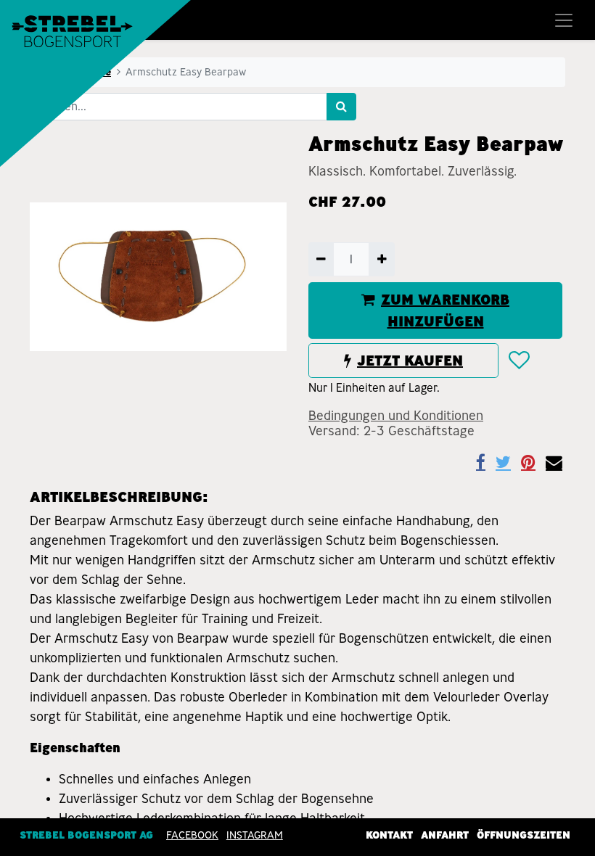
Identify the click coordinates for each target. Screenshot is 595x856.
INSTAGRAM (254, 834)
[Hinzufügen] (381, 259)
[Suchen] (341, 106)
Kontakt (389, 834)
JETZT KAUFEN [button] (410, 360)
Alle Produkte (74, 71)
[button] (518, 360)
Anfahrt (445, 834)
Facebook (192, 834)
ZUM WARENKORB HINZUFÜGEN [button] (445, 310)
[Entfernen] (321, 259)
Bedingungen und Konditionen (395, 416)
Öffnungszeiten (523, 834)
